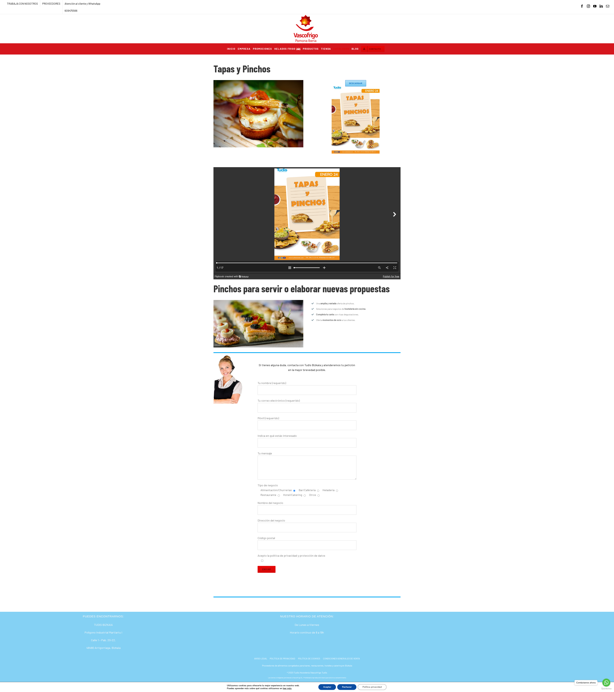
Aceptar (327, 686)
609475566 (71, 10)
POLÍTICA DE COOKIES (309, 658)
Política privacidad (372, 686)
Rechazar (347, 686)
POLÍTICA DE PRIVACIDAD (282, 658)
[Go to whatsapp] (606, 683)
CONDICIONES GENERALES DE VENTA (341, 658)
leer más (287, 688)
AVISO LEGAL (260, 658)
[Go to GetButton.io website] (606, 689)
